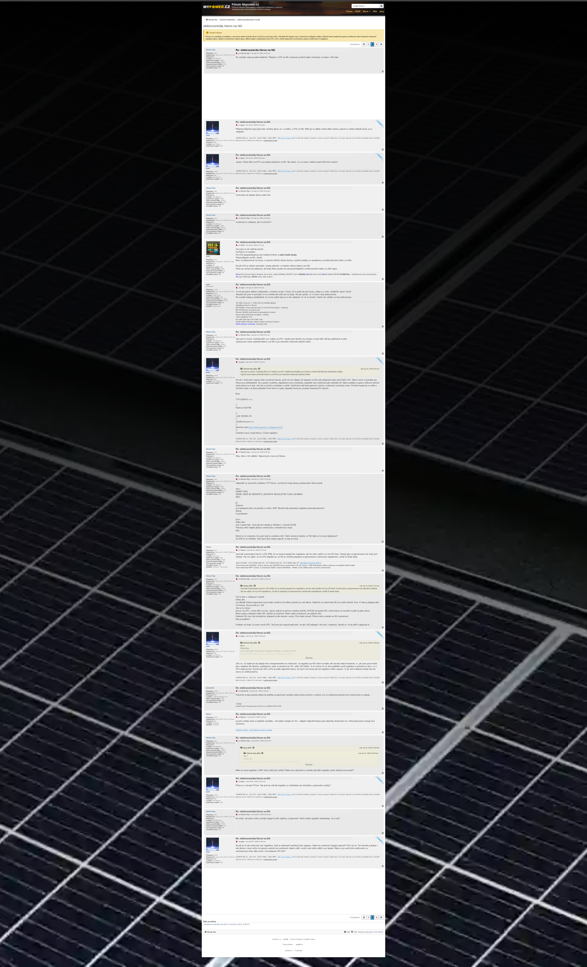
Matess (209, 714)
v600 (208, 256)
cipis (208, 284)
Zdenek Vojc (210, 50)
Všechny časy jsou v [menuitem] (370, 932)
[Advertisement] (293, 96)
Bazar (365, 11)
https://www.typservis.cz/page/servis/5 (265, 427)
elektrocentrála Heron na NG (222, 26)
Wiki (375, 11)
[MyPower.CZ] (216, 7)
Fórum (349, 11)
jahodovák (210, 688)
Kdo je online (209, 921)
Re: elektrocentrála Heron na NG (255, 50)
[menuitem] (231, 20)
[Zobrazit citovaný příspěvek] (259, 368)
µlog (382, 11)
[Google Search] (381, 6)
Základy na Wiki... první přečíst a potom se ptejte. (254, 730)
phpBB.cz (299, 944)
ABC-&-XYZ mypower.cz (285, 138)
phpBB (285, 939)
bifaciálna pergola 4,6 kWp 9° (311, 563)
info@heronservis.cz (245, 422)
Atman (208, 547)
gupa (208, 135)
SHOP (358, 11)
